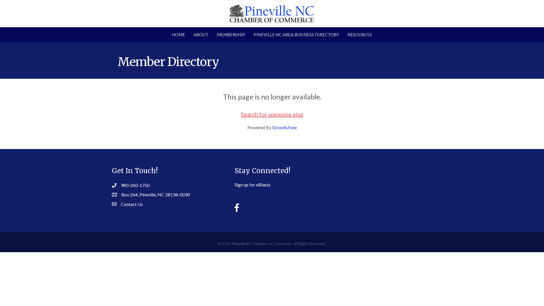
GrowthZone (284, 127)
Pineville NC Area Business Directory (296, 34)
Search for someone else (272, 114)
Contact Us (132, 204)
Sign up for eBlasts (253, 184)
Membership (231, 34)
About (201, 34)
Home (178, 34)
